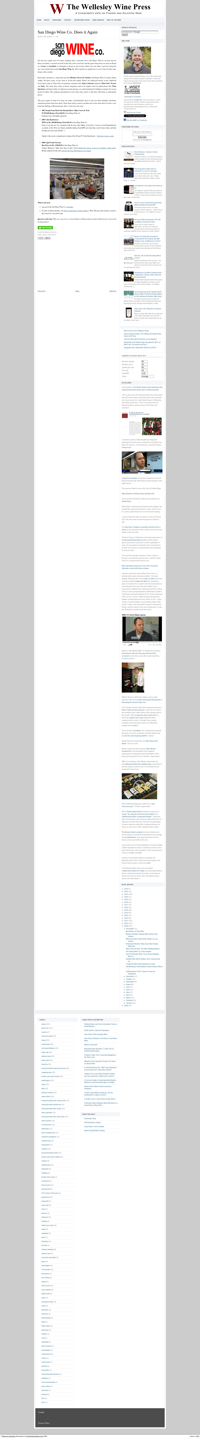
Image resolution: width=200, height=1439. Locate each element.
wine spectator (46, 1113)
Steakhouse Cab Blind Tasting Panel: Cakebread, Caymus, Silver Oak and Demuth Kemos (148, 275)
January (129, 1003)
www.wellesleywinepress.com (135, 540)
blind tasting (45, 1318)
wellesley (44, 1169)
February (129, 1000)
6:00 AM (54, 232)
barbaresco (45, 1197)
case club (45, 1205)
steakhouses (46, 1165)
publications (45, 1080)
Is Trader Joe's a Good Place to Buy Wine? (100, 1099)
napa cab (44, 1052)
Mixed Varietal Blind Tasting (94, 1130)
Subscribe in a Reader (132, 97)
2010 (126, 923)
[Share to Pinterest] (49, 238)
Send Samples (98, 20)
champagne (45, 1350)
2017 (126, 905)
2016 (126, 907)
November (130, 976)
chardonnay (45, 1141)
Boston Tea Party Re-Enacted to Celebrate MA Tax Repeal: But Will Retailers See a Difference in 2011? (147, 239)
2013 (126, 915)
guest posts (45, 1189)
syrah (43, 1306)
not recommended (48, 1382)
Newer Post (41, 291)
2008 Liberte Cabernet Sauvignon (96, 1030)
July (128, 987)
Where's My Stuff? (90, 1045)
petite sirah (45, 1294)
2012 (126, 918)
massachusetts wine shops (51, 1109)
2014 (126, 913)
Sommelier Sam (90, 1119)
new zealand (46, 1290)
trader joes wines (47, 1225)
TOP (197, 1436)
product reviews (47, 1093)
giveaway (45, 1330)
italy (42, 1088)
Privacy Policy (44, 1423)
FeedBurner (147, 140)
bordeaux (45, 1241)
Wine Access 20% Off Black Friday (136, 331)
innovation (45, 1370)
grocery (44, 1213)
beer (43, 1237)
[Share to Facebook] (46, 238)
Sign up (44, 207)
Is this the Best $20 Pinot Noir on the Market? (140, 339)
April (128, 995)
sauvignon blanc (47, 1302)
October (129, 979)
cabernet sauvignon (48, 1137)
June (128, 990)
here (132, 853)
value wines (45, 1096)
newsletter (69, 207)
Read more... (137, 83)
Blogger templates (9, 1436)
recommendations (48, 1048)
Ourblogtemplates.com (35, 1436)
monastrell (45, 1145)
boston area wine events (50, 1076)
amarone (44, 1314)
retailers (44, 1149)
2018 (126, 902)
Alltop (142, 871)
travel (43, 1229)
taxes (43, 1262)
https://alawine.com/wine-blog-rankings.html (138, 494)
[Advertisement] (60, 263)
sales (43, 1298)
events (43, 1032)
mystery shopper (47, 1249)
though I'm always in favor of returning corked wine (97, 148)
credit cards (45, 1362)
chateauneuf (46, 1354)
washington (45, 1265)
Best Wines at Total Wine (135, 931)
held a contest (149, 579)
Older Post (112, 291)
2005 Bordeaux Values (92, 1122)
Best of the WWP (114, 20)
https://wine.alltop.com (131, 871)
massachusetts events (49, 1153)
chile (43, 1209)
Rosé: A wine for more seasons (133, 710)
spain (43, 1084)
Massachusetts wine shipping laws (139, 764)
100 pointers (46, 1270)
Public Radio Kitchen (134, 812)
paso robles (45, 1386)
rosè (43, 1338)
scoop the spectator (48, 1257)
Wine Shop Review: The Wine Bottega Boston (143, 949)
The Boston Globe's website (132, 832)
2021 (126, 894)
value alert (45, 1060)
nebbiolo (44, 1378)
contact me (138, 100)
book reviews (46, 1346)
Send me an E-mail (133, 112)
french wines (46, 1185)
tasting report (46, 1056)
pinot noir (44, 1028)
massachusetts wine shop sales (53, 1117)
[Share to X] (44, 238)
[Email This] (39, 238)
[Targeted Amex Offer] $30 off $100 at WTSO (140, 348)
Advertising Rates (82, 20)
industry (44, 1366)
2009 (126, 926)
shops (45, 234)
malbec (44, 1334)
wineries (44, 1064)
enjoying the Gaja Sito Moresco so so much (76, 151)
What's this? (142, 356)
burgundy (45, 1201)
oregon (44, 1161)
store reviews (51, 234)
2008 (126, 1006)
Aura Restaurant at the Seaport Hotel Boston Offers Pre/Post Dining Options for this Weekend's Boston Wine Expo (148, 294)
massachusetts (47, 1036)
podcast (44, 1394)
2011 (126, 921)
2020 (126, 897)
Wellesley (132, 837)
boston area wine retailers (51, 1157)
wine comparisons (48, 1133)
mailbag (44, 1173)
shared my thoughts (130, 478)
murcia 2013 (46, 1286)
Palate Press (126, 501)
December (130, 929)
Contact (67, 20)
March (128, 998)
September (130, 982)
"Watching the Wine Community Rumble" (137, 817)
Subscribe (56, 20)
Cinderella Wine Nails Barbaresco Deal (140, 964)
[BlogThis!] (41, 238)
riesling (44, 1221)
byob (43, 1322)
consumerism (46, 1125)
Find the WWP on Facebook (136, 120)
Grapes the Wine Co (142, 581)
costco (43, 1358)
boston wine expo (48, 1177)
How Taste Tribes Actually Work (95, 1034)
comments (45, 1181)
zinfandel (44, 1233)
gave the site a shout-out (146, 715)
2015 (126, 910)
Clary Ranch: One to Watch (94, 1127)
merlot (43, 1282)
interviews (45, 1129)
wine (43, 1402)
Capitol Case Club (136, 718)
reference (45, 1217)
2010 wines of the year (49, 1193)
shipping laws (46, 1072)
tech (43, 1398)
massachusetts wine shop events (53, 1101)
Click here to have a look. (105, 136)
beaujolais (45, 1274)
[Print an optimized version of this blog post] (45, 229)
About (47, 20)
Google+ (41, 1412)
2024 (126, 889)
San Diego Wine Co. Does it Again (138, 951)
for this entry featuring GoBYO (136, 736)
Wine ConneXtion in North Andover (76, 211)
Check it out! (126, 447)
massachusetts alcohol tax (51, 1105)
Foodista (137, 731)
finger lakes (45, 1326)
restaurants (45, 1044)
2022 (126, 891)
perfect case (45, 1253)
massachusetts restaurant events (53, 1068)
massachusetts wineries (50, 1374)
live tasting (45, 1278)
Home (39, 20)
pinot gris (44, 1390)
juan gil (44, 1245)
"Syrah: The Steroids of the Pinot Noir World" (138, 814)
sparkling (44, 1342)
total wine (45, 1310)
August (129, 984)
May (128, 992)
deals (43, 1024)
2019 (126, 899)
